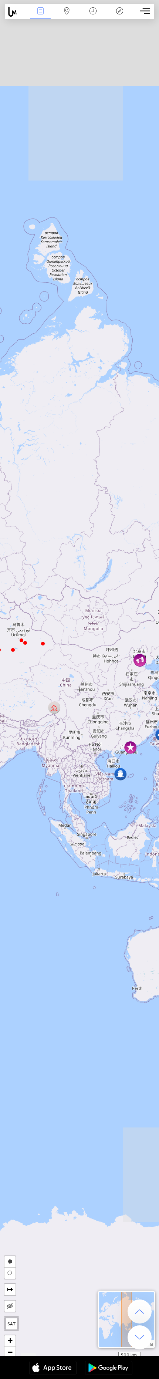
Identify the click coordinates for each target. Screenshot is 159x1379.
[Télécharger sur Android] (108, 1368)
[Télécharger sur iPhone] (53, 1368)
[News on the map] (16, 12)
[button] (21, 640)
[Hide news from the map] (10, 1306)
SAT (11, 1323)
